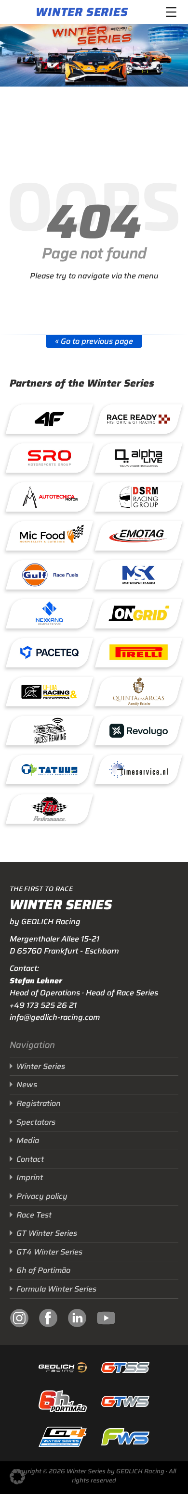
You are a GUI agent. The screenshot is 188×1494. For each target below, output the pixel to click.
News (26, 1085)
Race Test (34, 1215)
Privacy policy (41, 1196)
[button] (17, 1476)
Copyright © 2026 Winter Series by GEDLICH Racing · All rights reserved (94, 1475)
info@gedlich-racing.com (55, 1017)
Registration (38, 1103)
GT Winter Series (46, 1233)
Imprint (29, 1177)
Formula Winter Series (56, 1289)
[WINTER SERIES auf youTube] (106, 1319)
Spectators (35, 1122)
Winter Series (82, 12)
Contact (30, 1159)
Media (27, 1140)
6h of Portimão (43, 1270)
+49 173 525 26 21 (43, 1005)
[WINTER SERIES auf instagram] (19, 1319)
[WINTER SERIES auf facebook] (48, 1319)
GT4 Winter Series (49, 1252)
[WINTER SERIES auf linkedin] (77, 1319)
